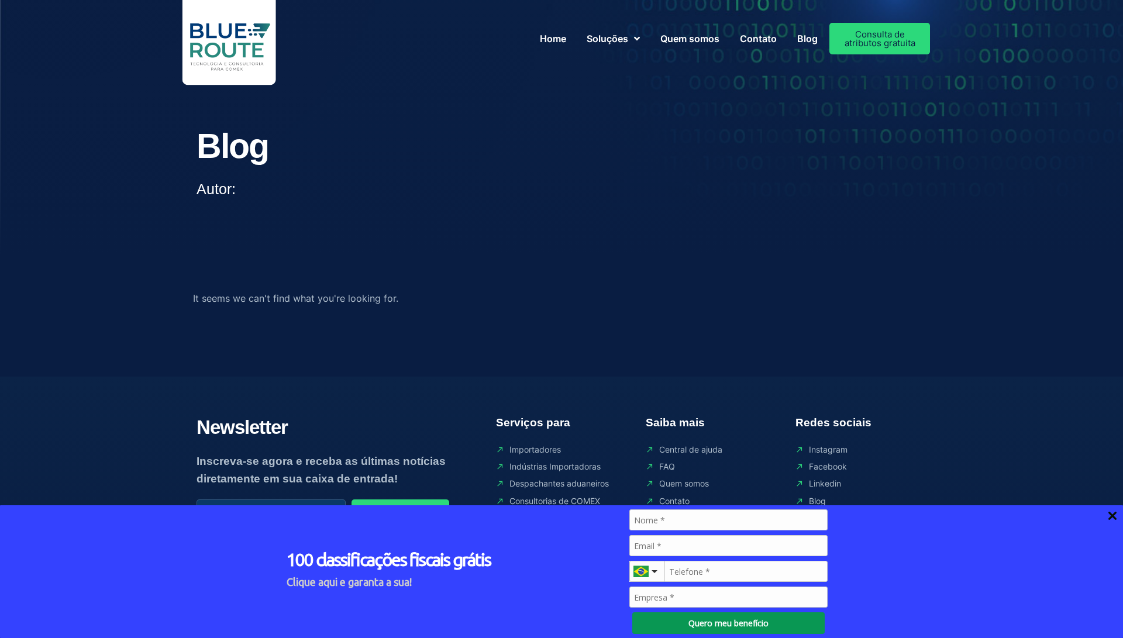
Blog (807, 38)
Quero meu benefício (728, 623)
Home (553, 38)
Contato (758, 38)
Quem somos (689, 38)
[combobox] (646, 571)
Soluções (607, 38)
